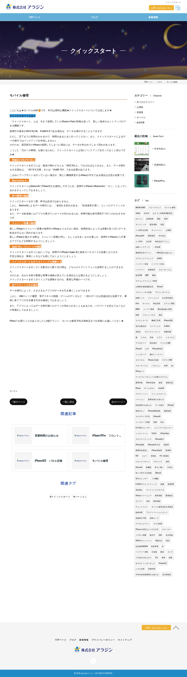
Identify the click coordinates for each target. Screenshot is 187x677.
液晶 (160, 314)
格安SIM (140, 122)
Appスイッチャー (156, 354)
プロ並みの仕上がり (144, 557)
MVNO (138, 309)
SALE (160, 535)
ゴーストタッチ (142, 320)
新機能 (148, 467)
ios (172, 365)
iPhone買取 (168, 320)
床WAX (159, 258)
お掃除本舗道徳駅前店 (144, 286)
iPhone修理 (140, 235)
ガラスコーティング (144, 439)
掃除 (158, 218)
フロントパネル (149, 314)
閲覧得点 (158, 540)
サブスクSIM (167, 360)
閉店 (167, 540)
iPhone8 (139, 348)
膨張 (160, 382)
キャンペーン (156, 230)
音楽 (148, 501)
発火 (162, 422)
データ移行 (159, 405)
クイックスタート (158, 393)
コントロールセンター (163, 427)
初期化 (153, 456)
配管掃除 (153, 224)
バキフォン (155, 365)
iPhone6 (171, 405)
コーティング (155, 326)
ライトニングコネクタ (155, 489)
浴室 (162, 224)
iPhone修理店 (157, 348)
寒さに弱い (159, 467)
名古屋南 (169, 535)
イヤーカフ (170, 337)
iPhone (138, 388)
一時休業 (157, 247)
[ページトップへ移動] (176, 627)
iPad (137, 303)
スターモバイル (165, 269)
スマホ (143, 337)
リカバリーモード (143, 461)
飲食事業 (154, 546)
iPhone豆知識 (153, 360)
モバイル (13, 390)
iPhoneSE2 (163, 563)
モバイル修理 (170, 207)
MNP (147, 275)
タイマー (139, 501)
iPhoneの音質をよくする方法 (147, 529)
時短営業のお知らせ (144, 405)
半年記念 (162, 235)
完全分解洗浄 (141, 326)
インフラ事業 (148, 309)
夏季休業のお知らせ (156, 399)
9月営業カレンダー (143, 427)
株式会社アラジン (162, 241)
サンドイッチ (141, 224)
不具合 (170, 467)
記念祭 (149, 241)
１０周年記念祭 (142, 230)
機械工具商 (155, 320)
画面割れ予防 (141, 518)
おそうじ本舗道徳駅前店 (162, 213)
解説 (154, 275)
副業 (137, 314)
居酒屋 (140, 112)
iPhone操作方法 (154, 444)
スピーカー (166, 529)
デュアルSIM (165, 343)
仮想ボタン (140, 410)
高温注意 (169, 382)
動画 (162, 551)
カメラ (170, 551)
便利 (167, 461)
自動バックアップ (143, 247)
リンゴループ (141, 354)
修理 (163, 557)
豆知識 (154, 551)
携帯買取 (158, 495)
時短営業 (156, 303)
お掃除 (140, 107)
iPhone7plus (150, 382)
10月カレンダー (142, 478)
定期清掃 (149, 218)
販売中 (152, 535)
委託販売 (153, 343)
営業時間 (151, 568)
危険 (155, 422)
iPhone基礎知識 (154, 410)
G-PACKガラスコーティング (146, 484)
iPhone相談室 (156, 450)
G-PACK (166, 326)
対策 (151, 337)
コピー (144, 456)
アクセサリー (141, 343)
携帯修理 (151, 235)
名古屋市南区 (167, 298)
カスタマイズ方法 (143, 416)
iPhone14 (139, 467)
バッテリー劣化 (157, 264)
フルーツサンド (155, 207)
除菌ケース (140, 298)
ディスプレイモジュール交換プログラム (152, 377)
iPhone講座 (140, 444)
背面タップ (154, 518)
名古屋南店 (166, 574)
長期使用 (151, 269)
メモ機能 (155, 478)
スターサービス (142, 365)
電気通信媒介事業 (164, 309)
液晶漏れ (139, 489)
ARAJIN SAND (140, 207)
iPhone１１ (140, 371)
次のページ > (118, 401)
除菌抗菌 (167, 331)
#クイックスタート (60, 496)
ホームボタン (149, 388)
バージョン (140, 399)
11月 (156, 557)
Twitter (138, 213)
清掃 (165, 218)
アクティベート (142, 393)
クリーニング (153, 298)
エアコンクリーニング (144, 258)
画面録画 (167, 410)
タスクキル (140, 360)
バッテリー (140, 269)
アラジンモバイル (162, 292)
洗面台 (138, 331)
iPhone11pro (164, 433)
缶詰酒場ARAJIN (142, 546)
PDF (137, 456)
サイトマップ (125, 639)
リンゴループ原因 (143, 422)
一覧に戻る (68, 401)
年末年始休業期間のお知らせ (147, 574)
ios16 (166, 365)
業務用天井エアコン (144, 252)
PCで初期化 (164, 456)
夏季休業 (139, 382)
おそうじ (139, 218)
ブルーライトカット (152, 331)
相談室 (166, 444)
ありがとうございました (145, 563)
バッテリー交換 (142, 264)
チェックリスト (142, 506)
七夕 (147, 348)
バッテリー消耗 (142, 551)
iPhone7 (160, 286)
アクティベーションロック (157, 512)
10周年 (154, 433)
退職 (170, 557)
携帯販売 (169, 495)
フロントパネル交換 (144, 292)
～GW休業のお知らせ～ (164, 252)
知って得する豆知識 (144, 472)
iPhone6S (157, 416)
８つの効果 (157, 523)
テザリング (157, 461)
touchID (161, 388)
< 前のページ (18, 401)
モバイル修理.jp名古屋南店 (162, 506)
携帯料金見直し (142, 450)
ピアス (159, 337)
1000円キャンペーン (144, 540)
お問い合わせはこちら (161, 7)
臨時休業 (139, 512)
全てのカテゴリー (145, 101)
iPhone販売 (159, 439)
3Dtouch (158, 472)
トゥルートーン (142, 433)
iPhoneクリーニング (143, 495)
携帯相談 (156, 501)
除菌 (162, 484)
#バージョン (80, 496)
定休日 (146, 213)
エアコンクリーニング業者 (146, 281)
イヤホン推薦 (141, 535)
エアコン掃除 (169, 303)
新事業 (168, 450)
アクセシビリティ (143, 523)
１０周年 (139, 241)
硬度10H (171, 484)
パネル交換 (140, 568)
